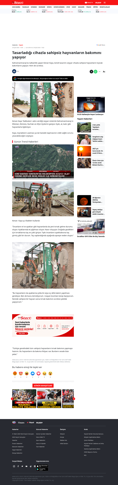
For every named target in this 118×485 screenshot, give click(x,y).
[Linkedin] (35, 466)
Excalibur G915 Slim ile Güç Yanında (91, 236)
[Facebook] (18, 466)
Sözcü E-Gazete (41, 443)
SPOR (68, 7)
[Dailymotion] (30, 466)
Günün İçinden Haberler (43, 434)
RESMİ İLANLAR (105, 7)
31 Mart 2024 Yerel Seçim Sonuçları (23, 434)
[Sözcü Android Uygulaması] (42, 469)
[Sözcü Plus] (39, 422)
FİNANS (88, 7)
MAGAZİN (81, 7)
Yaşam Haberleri (84, 119)
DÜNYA (49, 7)
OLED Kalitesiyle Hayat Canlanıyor (90, 114)
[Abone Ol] (101, 45)
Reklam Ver (63, 440)
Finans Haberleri (17, 443)
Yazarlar (14, 440)
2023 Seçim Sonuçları (18, 437)
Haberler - (15, 45)
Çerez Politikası (88, 440)
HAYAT (74, 7)
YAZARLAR (25, 7)
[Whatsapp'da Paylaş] (95, 71)
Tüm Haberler (40, 447)
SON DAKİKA (16, 7)
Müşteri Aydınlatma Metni (92, 437)
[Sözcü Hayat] (30, 422)
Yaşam (21, 45)
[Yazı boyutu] (104, 71)
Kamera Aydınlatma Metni (92, 449)
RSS (85, 455)
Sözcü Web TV (40, 437)
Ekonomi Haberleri (18, 447)
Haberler (15, 429)
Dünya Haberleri (17, 453)
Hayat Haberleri (17, 450)
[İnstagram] (14, 466)
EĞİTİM (95, 7)
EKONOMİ (42, 7)
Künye (62, 437)
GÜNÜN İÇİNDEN (59, 7)
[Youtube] (26, 466)
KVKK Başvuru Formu (90, 452)
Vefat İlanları (64, 443)
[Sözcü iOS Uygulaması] (42, 466)
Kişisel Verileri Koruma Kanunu (93, 434)
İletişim (62, 434)
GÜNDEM (34, 7)
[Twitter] (22, 466)
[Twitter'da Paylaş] (91, 71)
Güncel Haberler (42, 429)
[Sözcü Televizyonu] (14, 422)
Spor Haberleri (40, 440)
